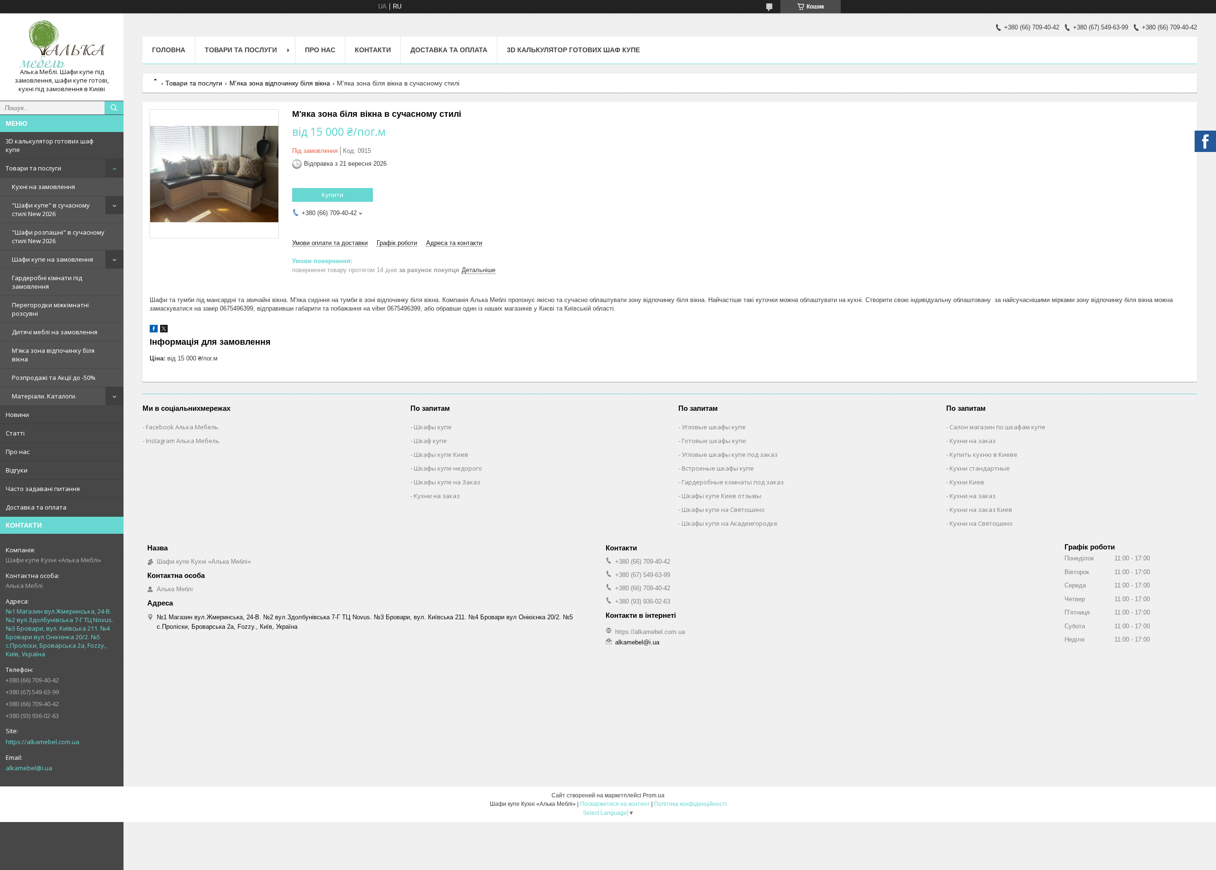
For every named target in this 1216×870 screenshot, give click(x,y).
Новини (17, 414)
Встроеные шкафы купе (718, 468)
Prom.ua (654, 795)
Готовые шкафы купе (714, 440)
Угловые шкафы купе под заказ (730, 454)
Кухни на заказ (437, 496)
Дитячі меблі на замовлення (54, 332)
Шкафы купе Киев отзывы (721, 496)
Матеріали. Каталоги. (44, 396)
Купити (332, 194)
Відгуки (17, 470)
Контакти (373, 50)
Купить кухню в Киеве (983, 454)
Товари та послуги (33, 168)
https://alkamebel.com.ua (42, 742)
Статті (15, 433)
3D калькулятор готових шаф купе (50, 145)
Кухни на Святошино (981, 523)
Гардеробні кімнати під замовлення (47, 282)
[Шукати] (114, 108)
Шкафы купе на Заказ (447, 482)
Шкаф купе (430, 440)
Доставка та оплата (36, 507)
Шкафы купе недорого (448, 468)
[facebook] (154, 330)
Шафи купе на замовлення (52, 259)
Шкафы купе (433, 427)
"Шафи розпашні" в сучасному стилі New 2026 (58, 236)
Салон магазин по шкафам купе (997, 427)
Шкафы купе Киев (441, 454)
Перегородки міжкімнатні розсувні (50, 309)
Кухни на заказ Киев (981, 509)
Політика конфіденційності (690, 804)
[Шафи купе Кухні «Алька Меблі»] (61, 44)
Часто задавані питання (43, 488)
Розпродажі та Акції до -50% (53, 377)
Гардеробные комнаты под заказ (733, 482)
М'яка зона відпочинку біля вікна (53, 354)
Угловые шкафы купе (714, 427)
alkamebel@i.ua (29, 768)
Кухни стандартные (980, 468)
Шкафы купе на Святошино (723, 509)
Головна (168, 50)
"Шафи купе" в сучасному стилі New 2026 (51, 209)
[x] (164, 330)
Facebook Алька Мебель (182, 427)
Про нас (17, 451)
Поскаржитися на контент (615, 804)
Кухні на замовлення (43, 186)
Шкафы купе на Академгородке (730, 523)
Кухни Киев (967, 482)
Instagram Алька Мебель (182, 440)
